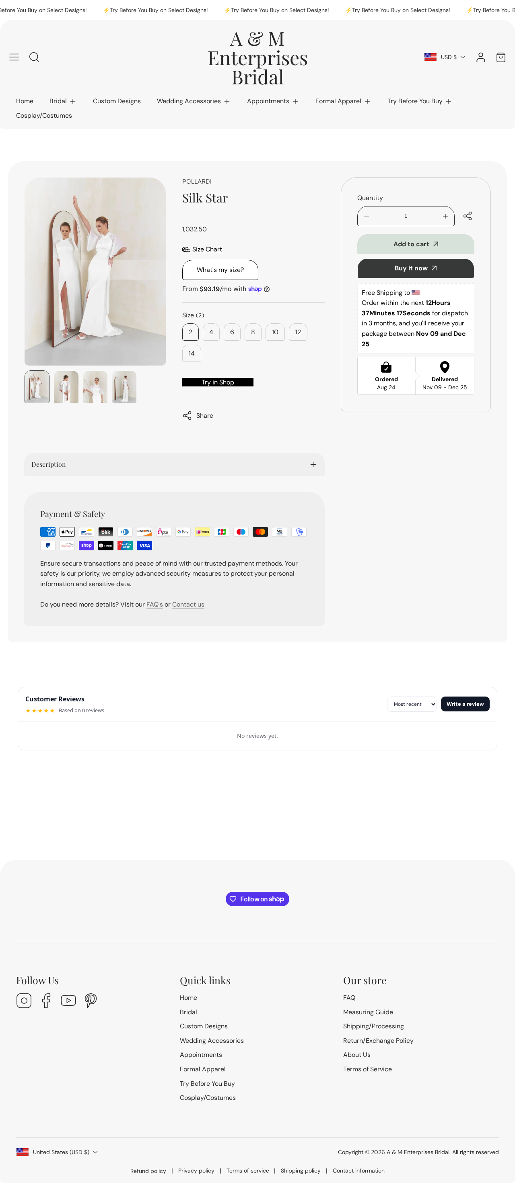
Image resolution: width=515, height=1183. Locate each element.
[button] (63, 101)
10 (275, 332)
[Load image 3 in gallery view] (95, 386)
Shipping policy (301, 1170)
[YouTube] (68, 1002)
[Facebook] (46, 1002)
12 (298, 332)
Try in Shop (218, 382)
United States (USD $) (61, 1152)
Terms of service (248, 1170)
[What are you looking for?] (34, 57)
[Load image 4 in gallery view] (124, 386)
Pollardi (197, 181)
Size (193, 315)
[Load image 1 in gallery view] (37, 386)
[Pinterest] (90, 1002)
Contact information (359, 1170)
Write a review (465, 704)
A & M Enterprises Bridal (418, 1152)
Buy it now (411, 268)
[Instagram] (24, 1002)
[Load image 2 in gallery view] (66, 386)
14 (192, 353)
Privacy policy (196, 1170)
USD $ (449, 57)
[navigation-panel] (14, 57)
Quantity (370, 198)
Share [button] (204, 415)
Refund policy (148, 1171)
